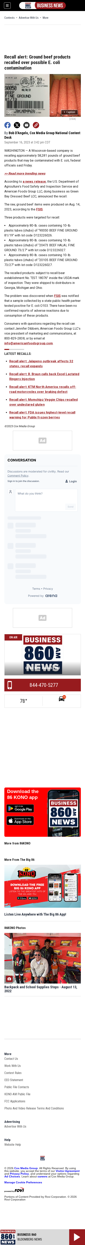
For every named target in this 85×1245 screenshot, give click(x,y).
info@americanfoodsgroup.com (28, 343)
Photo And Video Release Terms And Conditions (34, 1108)
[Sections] (7, 5)
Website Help (12, 1144)
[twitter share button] (17, 125)
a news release (34, 181)
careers (42, 1176)
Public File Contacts (16, 1087)
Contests (9, 17)
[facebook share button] (7, 125)
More (45, 17)
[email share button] (26, 125)
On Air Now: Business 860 (42, 668)
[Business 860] (42, 5)
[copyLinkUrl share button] (36, 125)
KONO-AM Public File (17, 1094)
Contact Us (11, 1059)
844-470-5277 (44, 685)
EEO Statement (13, 1080)
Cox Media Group (26, 1168)
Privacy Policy (19, 1173)
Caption (69, 112)
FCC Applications (14, 1101)
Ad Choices (12, 1176)
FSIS (39, 209)
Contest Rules (13, 1073)
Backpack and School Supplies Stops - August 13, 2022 (40, 989)
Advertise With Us (29, 17)
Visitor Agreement (68, 1170)
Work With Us (12, 1066)
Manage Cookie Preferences (23, 1182)
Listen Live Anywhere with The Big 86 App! (35, 914)
